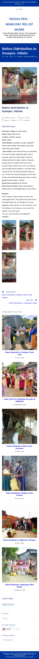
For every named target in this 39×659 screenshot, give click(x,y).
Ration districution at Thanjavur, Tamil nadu (19, 353)
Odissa (7, 120)
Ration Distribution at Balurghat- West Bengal (19, 586)
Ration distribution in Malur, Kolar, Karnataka (19, 447)
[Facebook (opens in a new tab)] (18, 4)
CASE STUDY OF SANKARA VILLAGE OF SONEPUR (19, 400)
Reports (14, 120)
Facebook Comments (8, 604)
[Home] (2, 56)
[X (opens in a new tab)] (16, 4)
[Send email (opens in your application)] (23, 4)
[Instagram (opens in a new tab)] (21, 4)
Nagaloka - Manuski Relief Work (19, 24)
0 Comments (26, 120)
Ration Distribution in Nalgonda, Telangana (19, 540)
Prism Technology (28, 657)
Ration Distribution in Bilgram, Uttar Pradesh (19, 494)
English (8, 629)
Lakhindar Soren (10, 117)
